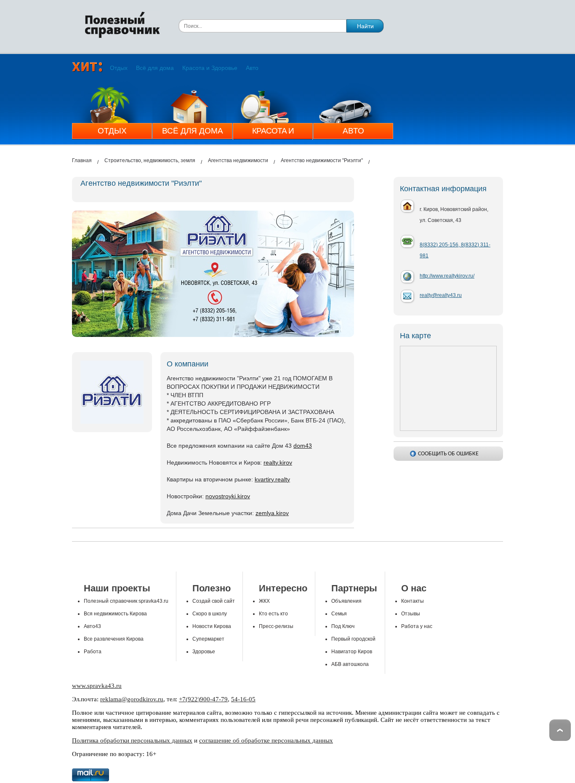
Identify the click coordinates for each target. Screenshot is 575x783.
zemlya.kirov (272, 513)
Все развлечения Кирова (114, 639)
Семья (339, 614)
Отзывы (410, 614)
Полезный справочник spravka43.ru (126, 601)
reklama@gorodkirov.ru (131, 699)
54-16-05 (243, 699)
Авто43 (92, 626)
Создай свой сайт (213, 601)
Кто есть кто (273, 614)
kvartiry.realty (272, 479)
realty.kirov (278, 462)
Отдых (119, 67)
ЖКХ (264, 601)
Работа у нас (416, 626)
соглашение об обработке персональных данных (266, 740)
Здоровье (203, 652)
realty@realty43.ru (441, 295)
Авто (252, 67)
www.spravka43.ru (97, 685)
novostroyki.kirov (227, 496)
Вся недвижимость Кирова (115, 614)
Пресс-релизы (276, 626)
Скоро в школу (209, 614)
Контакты (412, 601)
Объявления (346, 601)
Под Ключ (342, 626)
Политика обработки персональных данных (132, 740)
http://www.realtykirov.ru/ (447, 276)
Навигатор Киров (351, 652)
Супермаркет (208, 639)
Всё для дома (155, 67)
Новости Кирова (211, 626)
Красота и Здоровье (209, 67)
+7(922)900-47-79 (203, 699)
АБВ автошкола (350, 664)
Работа (92, 652)
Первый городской (353, 639)
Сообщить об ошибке (448, 454)
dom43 (302, 445)
